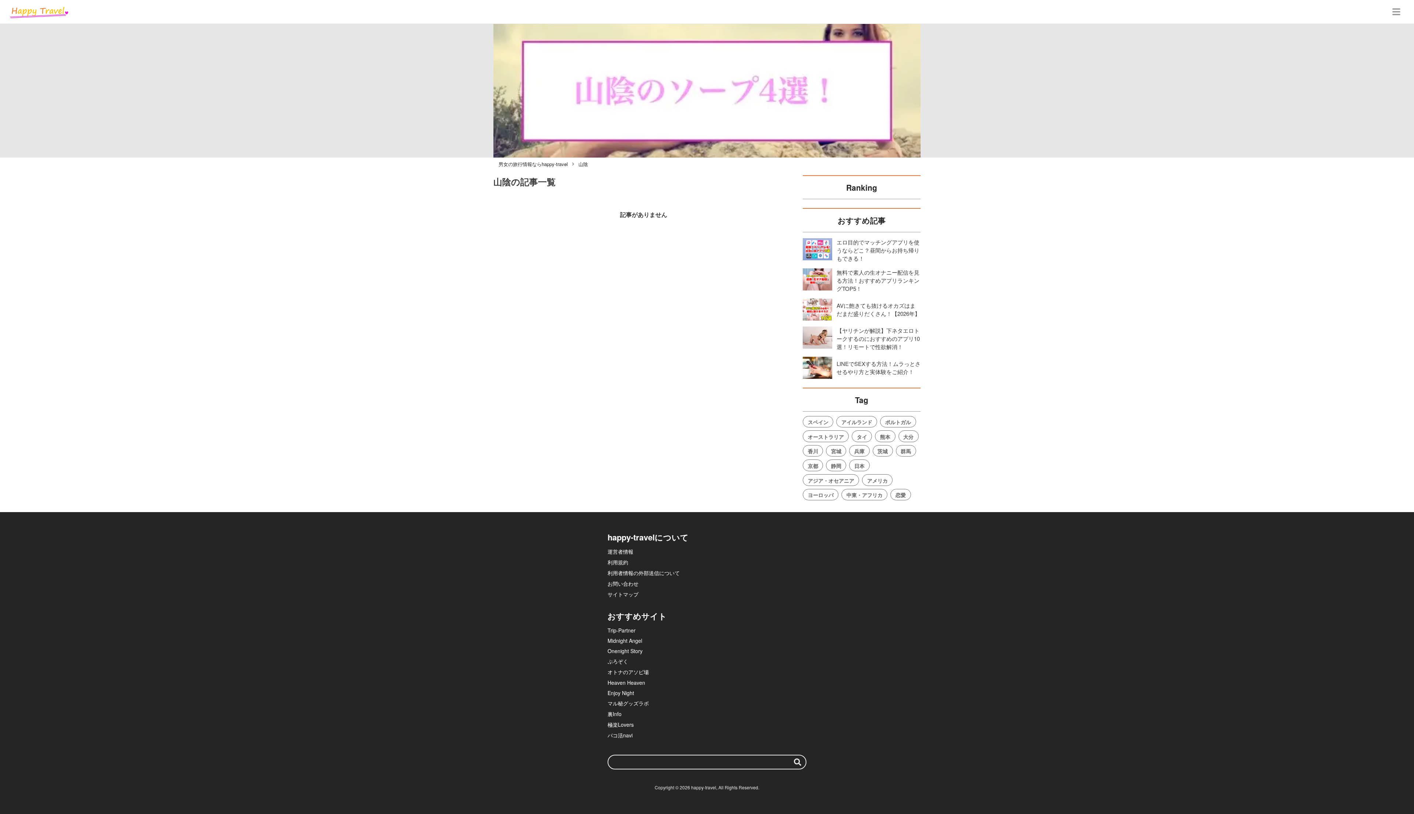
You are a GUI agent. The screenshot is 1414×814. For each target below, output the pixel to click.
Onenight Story (625, 651)
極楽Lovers (621, 724)
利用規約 (618, 562)
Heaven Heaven (626, 682)
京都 (813, 465)
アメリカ (877, 480)
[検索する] (797, 762)
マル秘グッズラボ (628, 703)
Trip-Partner (622, 630)
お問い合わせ (623, 583)
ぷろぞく (618, 661)
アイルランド (856, 422)
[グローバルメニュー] (1396, 12)
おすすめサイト (637, 616)
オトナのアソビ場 (628, 672)
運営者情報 (620, 551)
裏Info (615, 714)
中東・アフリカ (865, 494)
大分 (908, 436)
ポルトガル (898, 422)
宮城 (836, 451)
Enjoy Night (621, 693)
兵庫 (859, 451)
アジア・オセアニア (831, 480)
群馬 (906, 451)
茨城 (882, 451)
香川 (813, 451)
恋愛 (901, 494)
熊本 (885, 436)
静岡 (836, 465)
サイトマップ (623, 594)
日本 (859, 465)
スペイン (818, 422)
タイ (862, 436)
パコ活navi (620, 735)
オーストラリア (826, 436)
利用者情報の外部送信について (644, 573)
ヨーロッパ (821, 494)
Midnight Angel (625, 640)
